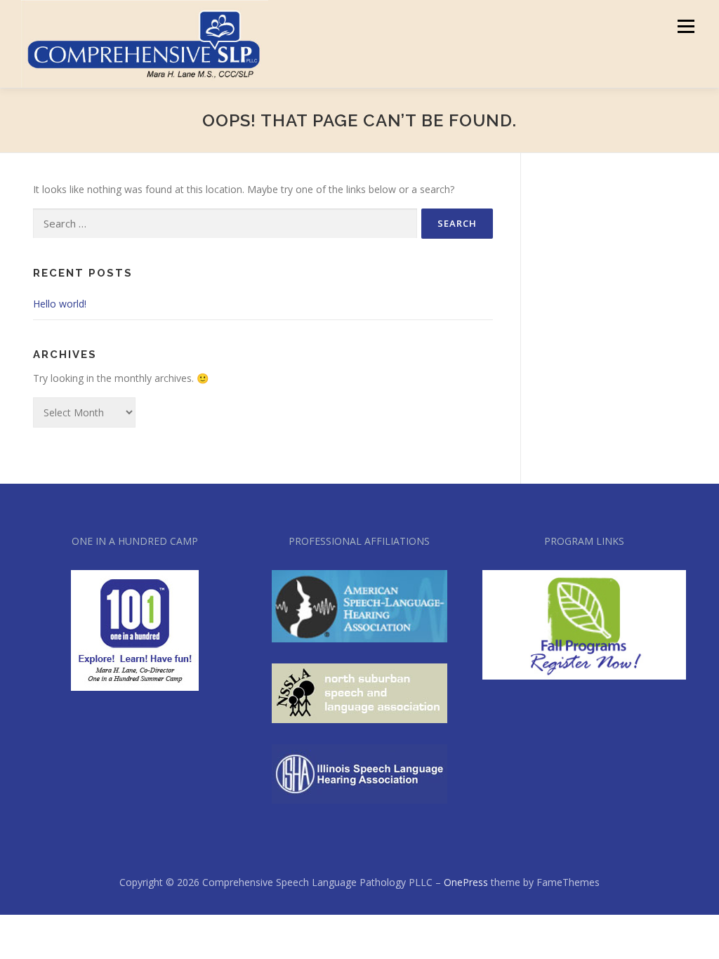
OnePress (466, 882)
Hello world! (59, 303)
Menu (685, 26)
